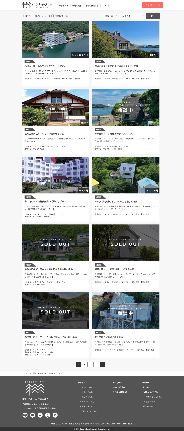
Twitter (55, 415)
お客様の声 (150, 402)
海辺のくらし (87, 387)
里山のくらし (87, 392)
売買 (76, 424)
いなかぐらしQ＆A (154, 397)
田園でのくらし (88, 402)
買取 (82, 424)
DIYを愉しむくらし (90, 411)
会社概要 (146, 383)
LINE (25, 415)
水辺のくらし (87, 397)
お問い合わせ (147, 406)
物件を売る (117, 383)
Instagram (47, 415)
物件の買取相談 (119, 387)
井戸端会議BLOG (120, 392)
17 (96, 364)
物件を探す (82, 383)
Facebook (40, 415)
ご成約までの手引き (150, 392)
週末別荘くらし (88, 406)
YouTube (32, 415)
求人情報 (146, 387)
